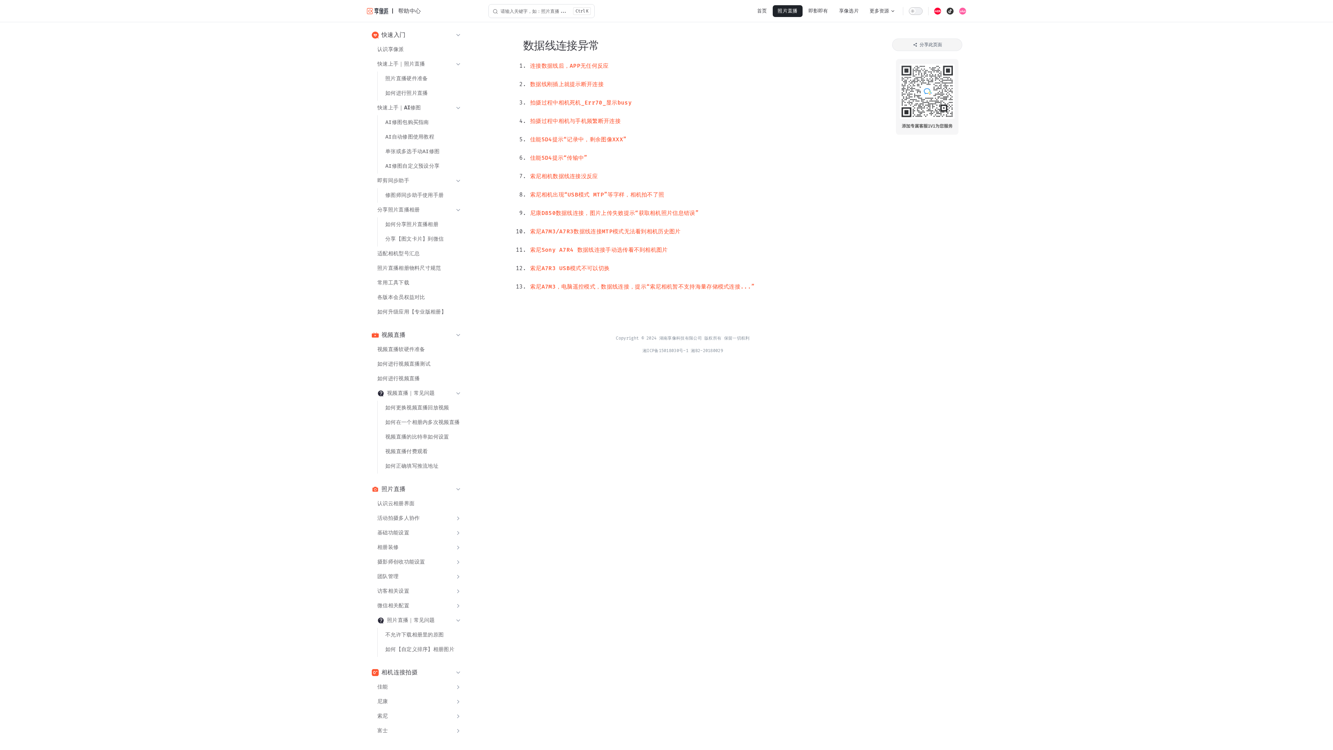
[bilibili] (962, 11)
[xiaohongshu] (937, 11)
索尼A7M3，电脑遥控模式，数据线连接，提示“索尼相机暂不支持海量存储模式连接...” (642, 287)
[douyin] (950, 11)
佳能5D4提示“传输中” (559, 158)
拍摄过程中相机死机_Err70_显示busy (581, 103)
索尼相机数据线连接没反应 (564, 176)
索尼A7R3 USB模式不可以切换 (570, 268)
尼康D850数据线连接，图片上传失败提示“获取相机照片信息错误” (614, 213)
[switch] (916, 11)
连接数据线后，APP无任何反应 (569, 66)
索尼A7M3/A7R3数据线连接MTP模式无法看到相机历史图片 (605, 231)
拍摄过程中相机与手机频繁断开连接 (575, 121)
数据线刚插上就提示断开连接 (567, 84)
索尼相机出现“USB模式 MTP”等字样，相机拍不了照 (597, 195)
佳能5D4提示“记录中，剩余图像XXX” (578, 139)
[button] (416, 35)
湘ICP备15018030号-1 (665, 350)
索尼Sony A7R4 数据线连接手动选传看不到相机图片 (599, 250)
